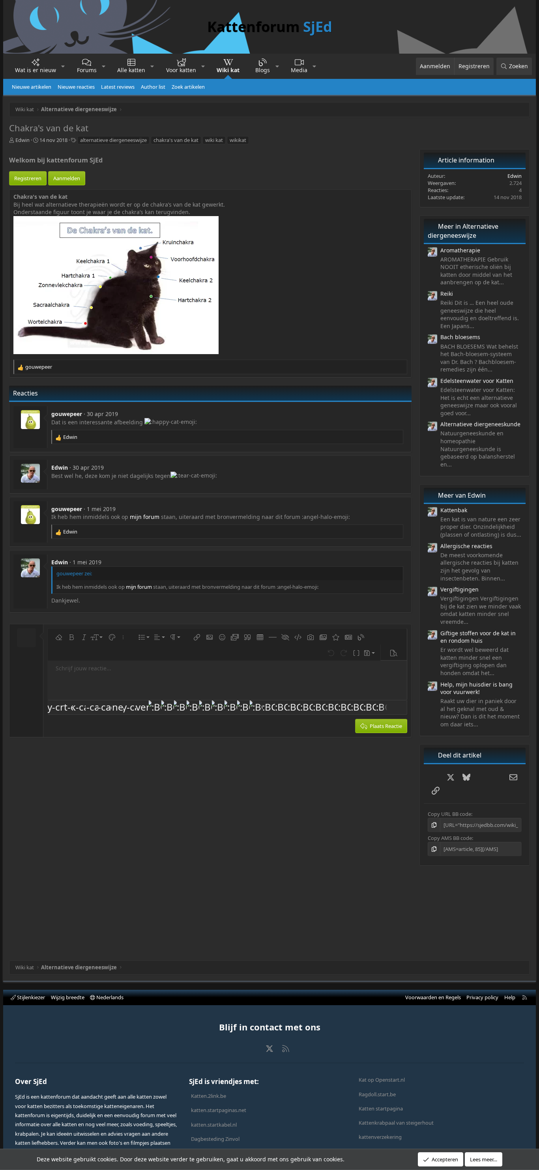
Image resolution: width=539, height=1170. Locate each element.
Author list (153, 86)
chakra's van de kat (175, 140)
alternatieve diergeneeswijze (113, 140)
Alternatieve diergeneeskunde (480, 424)
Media (299, 70)
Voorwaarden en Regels (433, 997)
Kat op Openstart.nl (382, 1079)
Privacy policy (482, 997)
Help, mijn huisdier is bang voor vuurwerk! (476, 688)
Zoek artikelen (188, 86)
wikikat (238, 140)
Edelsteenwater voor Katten (476, 380)
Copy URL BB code (449, 813)
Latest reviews (118, 86)
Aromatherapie (460, 250)
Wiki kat (228, 70)
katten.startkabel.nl (214, 1124)
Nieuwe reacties (76, 86)
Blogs (262, 70)
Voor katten (181, 70)
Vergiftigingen (459, 589)
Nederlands (109, 997)
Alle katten (131, 70)
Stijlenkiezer (30, 997)
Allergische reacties (466, 546)
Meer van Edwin (462, 495)
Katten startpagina (381, 1108)
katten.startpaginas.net (218, 1110)
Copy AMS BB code (450, 838)
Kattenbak (453, 510)
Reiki (446, 293)
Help (509, 997)
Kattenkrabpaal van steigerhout (396, 1122)
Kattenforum (269, 26)
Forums (87, 70)
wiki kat (214, 140)
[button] (63, 66)
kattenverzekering (380, 1136)
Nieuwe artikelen (31, 86)
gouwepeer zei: (74, 573)
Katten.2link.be (208, 1095)
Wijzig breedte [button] (67, 997)
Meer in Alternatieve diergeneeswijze (463, 230)
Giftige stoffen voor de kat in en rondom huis (478, 637)
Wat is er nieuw (35, 70)
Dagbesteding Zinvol (215, 1138)
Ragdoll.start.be (377, 1094)
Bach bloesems (460, 337)
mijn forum (144, 517)
